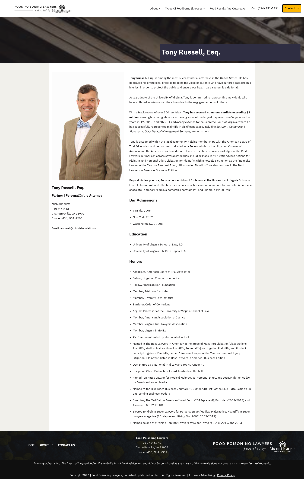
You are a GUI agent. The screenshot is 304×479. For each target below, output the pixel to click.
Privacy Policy (226, 475)
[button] (159, 8)
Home (30, 445)
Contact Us (292, 8)
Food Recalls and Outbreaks (227, 8)
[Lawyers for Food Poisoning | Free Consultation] (39, 8)
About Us (46, 445)
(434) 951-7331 (268, 8)
